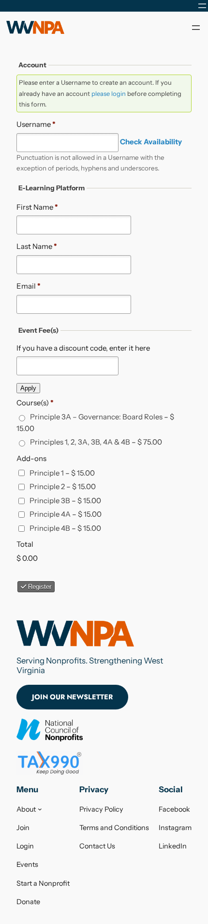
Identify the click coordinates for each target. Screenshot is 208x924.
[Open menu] (202, 6)
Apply (28, 388)
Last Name (36, 246)
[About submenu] (40, 809)
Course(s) (35, 402)
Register (38, 586)
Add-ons (31, 458)
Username (36, 124)
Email (28, 286)
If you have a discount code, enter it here (83, 348)
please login (108, 93)
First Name (37, 207)
